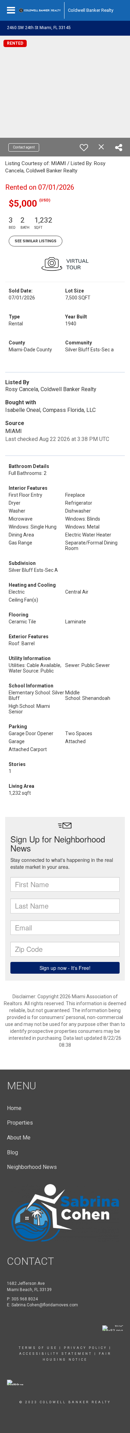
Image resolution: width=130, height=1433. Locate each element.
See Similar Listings (36, 241)
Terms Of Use (38, 1348)
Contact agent (24, 147)
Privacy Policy (85, 1348)
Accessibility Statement (55, 1353)
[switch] (84, 147)
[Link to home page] (40, 10)
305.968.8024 (24, 1299)
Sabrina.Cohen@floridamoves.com (44, 1305)
